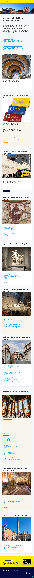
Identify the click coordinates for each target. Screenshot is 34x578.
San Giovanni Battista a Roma (9, 453)
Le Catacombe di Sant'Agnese (9, 228)
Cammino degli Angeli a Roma (9, 451)
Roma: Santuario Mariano (9, 454)
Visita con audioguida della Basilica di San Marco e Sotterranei (12, 322)
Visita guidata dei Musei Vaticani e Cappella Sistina (12, 277)
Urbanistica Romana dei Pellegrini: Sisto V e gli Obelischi (12, 432)
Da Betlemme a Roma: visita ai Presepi (11, 446)
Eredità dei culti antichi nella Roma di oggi (12, 423)
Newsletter (20, 570)
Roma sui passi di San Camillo (10, 450)
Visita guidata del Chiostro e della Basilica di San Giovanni (12, 548)
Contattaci (25, 0)
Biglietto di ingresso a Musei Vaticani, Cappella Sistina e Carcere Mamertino (11, 275)
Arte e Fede (22, 2)
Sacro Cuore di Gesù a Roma (9, 452)
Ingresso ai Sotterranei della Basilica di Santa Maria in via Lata (12, 325)
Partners (9, 570)
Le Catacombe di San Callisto (9, 233)
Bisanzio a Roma (7, 444)
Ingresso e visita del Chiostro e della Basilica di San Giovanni (12, 546)
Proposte (28, 2)
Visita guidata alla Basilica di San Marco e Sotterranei (12, 320)
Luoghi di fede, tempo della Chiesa (10, 549)
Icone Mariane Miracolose (9, 443)
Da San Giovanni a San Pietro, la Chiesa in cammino (12, 282)
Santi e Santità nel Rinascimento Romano (11, 427)
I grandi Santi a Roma (8, 455)
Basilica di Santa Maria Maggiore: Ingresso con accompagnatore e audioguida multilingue (12, 327)
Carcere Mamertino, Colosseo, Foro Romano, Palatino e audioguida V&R (12, 371)
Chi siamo (22, 0)
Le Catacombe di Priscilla (9, 227)
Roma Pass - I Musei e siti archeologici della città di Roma (12, 380)
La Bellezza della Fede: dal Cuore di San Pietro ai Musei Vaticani (11, 279)
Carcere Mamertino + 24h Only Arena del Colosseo (11, 382)
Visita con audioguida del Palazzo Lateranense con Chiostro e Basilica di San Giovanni (12, 503)
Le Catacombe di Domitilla (9, 234)
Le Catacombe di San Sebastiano (10, 232)
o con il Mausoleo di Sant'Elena (10, 231)
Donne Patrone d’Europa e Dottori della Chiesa (11, 458)
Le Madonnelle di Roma (8, 441)
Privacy (11, 570)
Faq (6, 570)
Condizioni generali (15, 570)
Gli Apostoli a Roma (7, 445)
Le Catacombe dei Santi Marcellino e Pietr (12, 229)
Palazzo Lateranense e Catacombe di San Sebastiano (12, 236)
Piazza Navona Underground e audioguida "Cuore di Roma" (12, 378)
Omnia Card (25, 2)
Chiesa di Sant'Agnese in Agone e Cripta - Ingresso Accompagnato (11, 329)
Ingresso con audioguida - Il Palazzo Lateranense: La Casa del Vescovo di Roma (12, 501)
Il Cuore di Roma (7, 437)
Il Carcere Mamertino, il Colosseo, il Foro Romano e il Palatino (11, 367)
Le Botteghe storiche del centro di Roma (11, 447)
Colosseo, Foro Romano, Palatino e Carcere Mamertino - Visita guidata (12, 373)
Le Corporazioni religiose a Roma (10, 448)
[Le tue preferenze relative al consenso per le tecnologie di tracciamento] (32, 576)
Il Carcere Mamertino (8, 365)
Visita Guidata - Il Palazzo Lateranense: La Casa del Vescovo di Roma (12, 498)
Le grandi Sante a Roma (8, 440)
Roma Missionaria (7, 438)
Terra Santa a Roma (7, 439)
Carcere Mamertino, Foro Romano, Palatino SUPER (12, 375)
